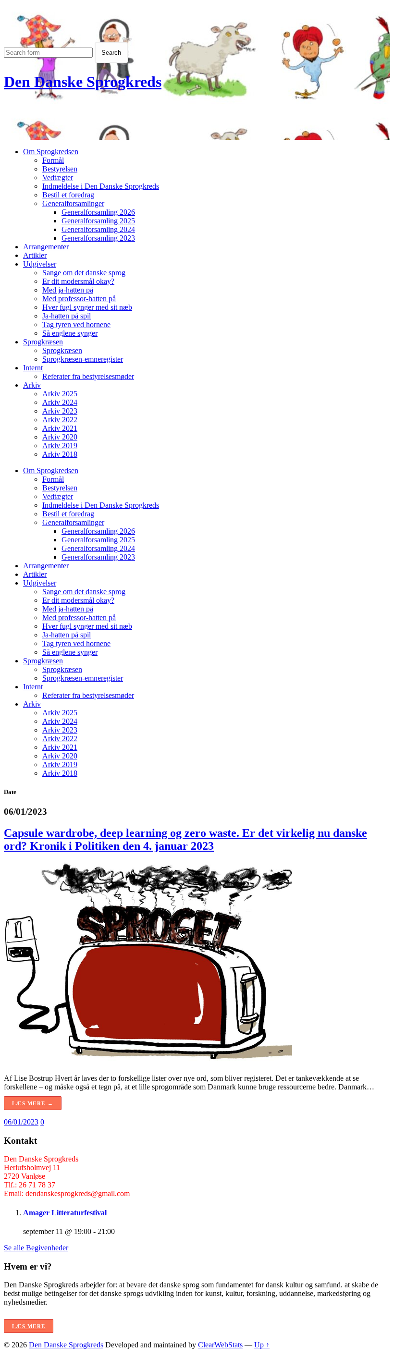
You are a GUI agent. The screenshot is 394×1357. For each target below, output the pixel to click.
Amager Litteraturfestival (65, 1213)
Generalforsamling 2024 (98, 229)
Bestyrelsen (59, 169)
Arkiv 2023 (59, 411)
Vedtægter (57, 177)
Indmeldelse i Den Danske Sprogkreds (100, 186)
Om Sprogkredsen (50, 151)
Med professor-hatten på (79, 298)
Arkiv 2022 (59, 420)
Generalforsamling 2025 (98, 221)
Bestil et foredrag (68, 195)
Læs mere (28, 1326)
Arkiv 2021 (59, 428)
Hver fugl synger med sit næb (87, 307)
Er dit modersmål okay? (78, 281)
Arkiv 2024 (59, 402)
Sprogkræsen (43, 342)
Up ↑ (262, 1345)
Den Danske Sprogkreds (82, 81)
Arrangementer (46, 247)
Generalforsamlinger (73, 203)
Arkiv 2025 (59, 394)
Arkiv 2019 (59, 445)
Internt (33, 368)
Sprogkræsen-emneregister (82, 359)
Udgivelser (39, 264)
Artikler (35, 255)
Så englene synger (70, 333)
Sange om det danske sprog (83, 273)
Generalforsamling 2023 (98, 238)
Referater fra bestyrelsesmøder (88, 376)
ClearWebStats (220, 1345)
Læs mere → (32, 1103)
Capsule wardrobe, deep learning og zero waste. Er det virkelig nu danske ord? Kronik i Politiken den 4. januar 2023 (185, 839)
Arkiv (32, 385)
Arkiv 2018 (59, 454)
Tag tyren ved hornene (76, 324)
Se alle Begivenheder (36, 1248)
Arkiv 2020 (59, 437)
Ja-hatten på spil (66, 316)
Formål (53, 160)
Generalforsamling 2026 (98, 212)
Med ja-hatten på (67, 290)
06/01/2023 (21, 1122)
